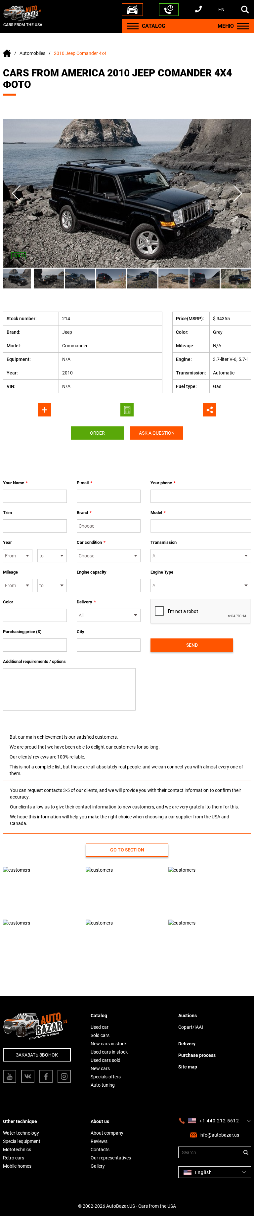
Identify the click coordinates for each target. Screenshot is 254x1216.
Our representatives (111, 1157)
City (80, 631)
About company (107, 1133)
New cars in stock (109, 1043)
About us (100, 1121)
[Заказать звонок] (169, 9)
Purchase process (197, 1055)
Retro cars (13, 1157)
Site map (187, 1066)
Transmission (163, 542)
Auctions (187, 1015)
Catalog (99, 1015)
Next (238, 193)
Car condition (91, 542)
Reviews (99, 1141)
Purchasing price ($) (22, 631)
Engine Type (161, 572)
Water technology (21, 1133)
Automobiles (32, 53)
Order (97, 433)
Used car (99, 1027)
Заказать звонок (37, 1055)
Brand (84, 512)
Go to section (127, 849)
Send (192, 645)
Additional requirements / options (34, 661)
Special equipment (21, 1141)
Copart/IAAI (190, 1027)
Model (158, 512)
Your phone (163, 482)
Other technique (20, 1121)
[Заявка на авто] (132, 9)
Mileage (10, 572)
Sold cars (100, 1035)
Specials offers (106, 1076)
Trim (7, 512)
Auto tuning (103, 1085)
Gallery (98, 1166)
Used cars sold (105, 1060)
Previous (16, 193)
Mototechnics (17, 1149)
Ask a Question (157, 433)
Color (8, 601)
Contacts (100, 1149)
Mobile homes (17, 1166)
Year (7, 542)
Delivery (86, 601)
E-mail (84, 482)
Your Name (15, 482)
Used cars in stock (109, 1052)
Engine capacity (91, 572)
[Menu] (132, 26)
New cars (100, 1068)
